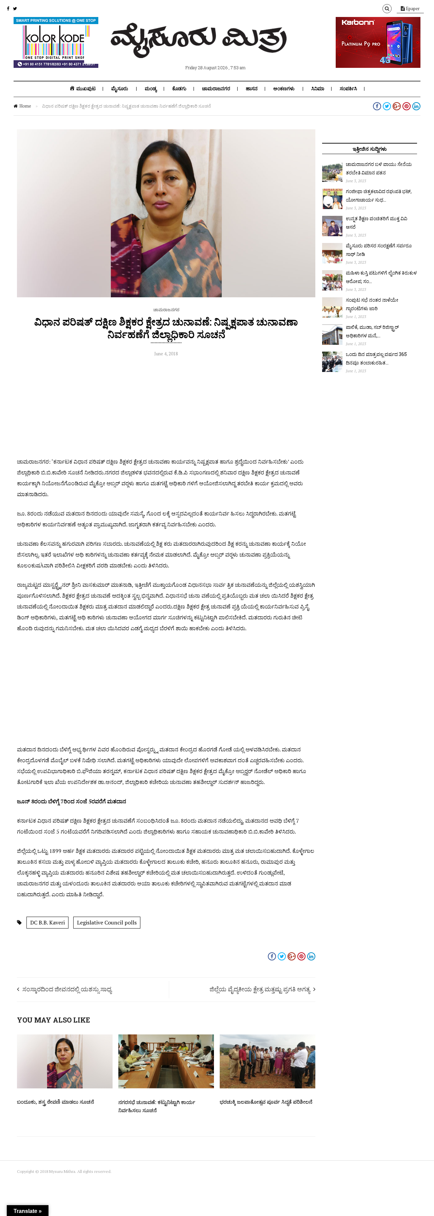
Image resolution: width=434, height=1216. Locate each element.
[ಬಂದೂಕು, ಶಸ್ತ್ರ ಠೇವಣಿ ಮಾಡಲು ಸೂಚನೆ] (65, 1087)
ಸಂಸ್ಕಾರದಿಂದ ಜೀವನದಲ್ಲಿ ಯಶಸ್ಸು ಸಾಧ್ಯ (67, 989)
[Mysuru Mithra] (200, 50)
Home (25, 106)
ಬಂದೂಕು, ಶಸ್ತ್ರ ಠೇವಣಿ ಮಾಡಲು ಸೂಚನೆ (55, 1101)
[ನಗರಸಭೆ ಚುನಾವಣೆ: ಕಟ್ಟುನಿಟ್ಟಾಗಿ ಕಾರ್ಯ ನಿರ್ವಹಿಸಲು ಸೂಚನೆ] (166, 1087)
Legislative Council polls (107, 922)
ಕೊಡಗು (179, 89)
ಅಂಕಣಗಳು (284, 89)
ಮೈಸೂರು (119, 89)
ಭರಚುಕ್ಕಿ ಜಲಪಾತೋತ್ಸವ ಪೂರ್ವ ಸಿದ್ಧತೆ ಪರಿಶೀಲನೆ (266, 1101)
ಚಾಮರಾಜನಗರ (216, 89)
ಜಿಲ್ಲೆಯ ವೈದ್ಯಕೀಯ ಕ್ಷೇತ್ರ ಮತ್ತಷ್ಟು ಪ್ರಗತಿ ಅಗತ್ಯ (260, 989)
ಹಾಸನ (252, 89)
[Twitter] (15, 8)
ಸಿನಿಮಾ (317, 89)
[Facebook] (8, 8)
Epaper (412, 8)
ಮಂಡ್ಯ (151, 89)
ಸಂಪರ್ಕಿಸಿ (348, 89)
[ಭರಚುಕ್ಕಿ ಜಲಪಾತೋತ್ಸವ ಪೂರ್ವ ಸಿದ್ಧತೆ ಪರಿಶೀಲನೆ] (267, 1087)
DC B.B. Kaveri (47, 922)
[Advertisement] (166, 408)
